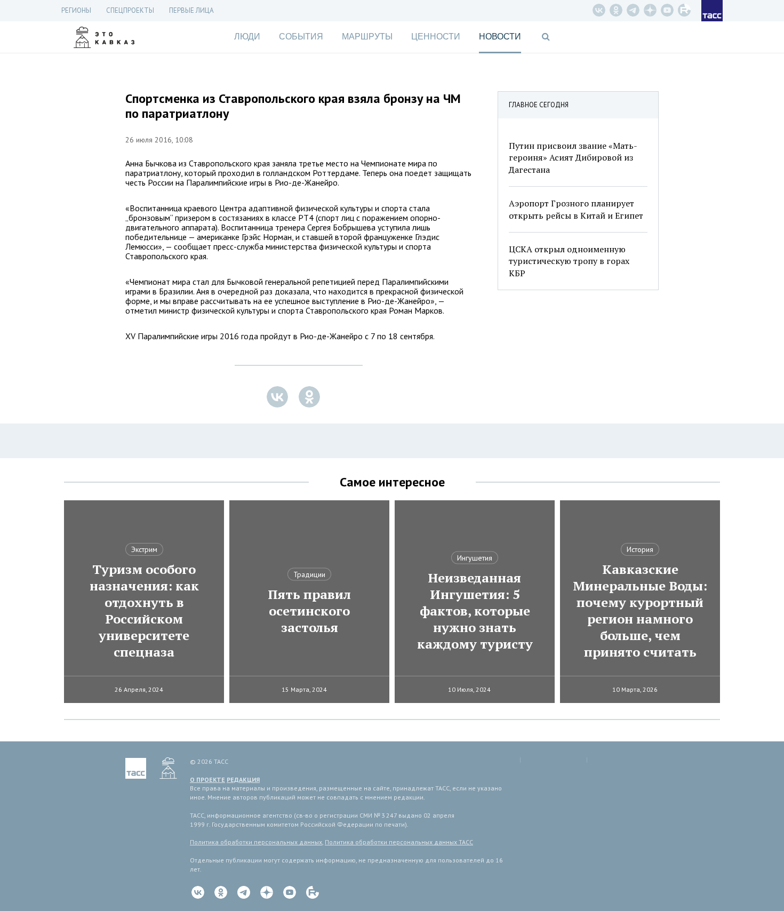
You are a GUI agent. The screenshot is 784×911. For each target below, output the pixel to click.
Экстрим (144, 549)
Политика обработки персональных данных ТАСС (399, 842)
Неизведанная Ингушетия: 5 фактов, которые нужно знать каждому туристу (475, 611)
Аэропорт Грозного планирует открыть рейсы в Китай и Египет (576, 209)
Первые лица (191, 10)
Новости (500, 36)
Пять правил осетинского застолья (309, 611)
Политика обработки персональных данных (256, 842)
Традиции (309, 574)
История (640, 549)
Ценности (435, 36)
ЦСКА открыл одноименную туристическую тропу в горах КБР (569, 261)
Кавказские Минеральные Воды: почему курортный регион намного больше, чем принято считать (640, 610)
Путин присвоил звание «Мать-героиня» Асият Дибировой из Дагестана (573, 157)
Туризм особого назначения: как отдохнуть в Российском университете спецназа (144, 610)
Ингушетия (474, 558)
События (301, 36)
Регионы (76, 10)
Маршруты (367, 36)
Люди (247, 36)
